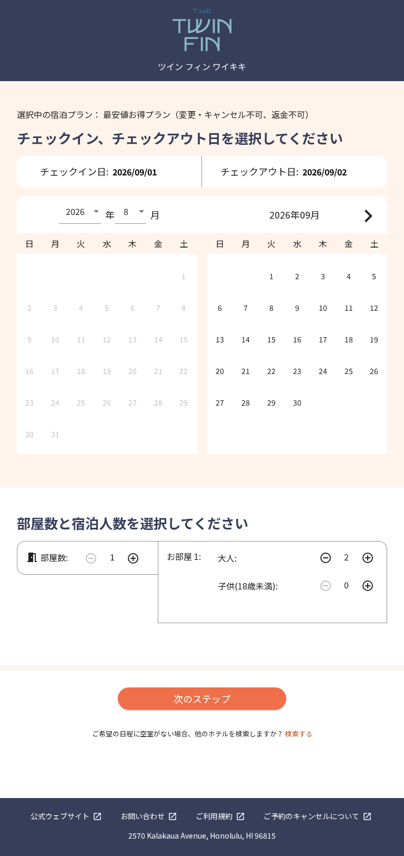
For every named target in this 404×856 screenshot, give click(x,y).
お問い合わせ (148, 816)
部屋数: (47, 557)
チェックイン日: (74, 171)
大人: (227, 558)
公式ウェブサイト (66, 816)
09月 (310, 214)
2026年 (284, 214)
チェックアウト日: (259, 171)
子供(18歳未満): (248, 585)
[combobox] (80, 211)
